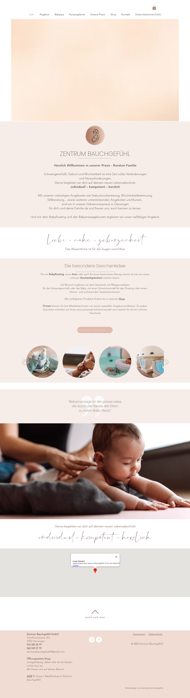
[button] (154, 7)
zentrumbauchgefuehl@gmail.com (46, 651)
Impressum (139, 634)
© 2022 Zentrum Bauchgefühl (147, 643)
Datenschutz (155, 634)
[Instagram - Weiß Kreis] (92, 640)
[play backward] (24, 361)
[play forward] (166, 361)
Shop (122, 298)
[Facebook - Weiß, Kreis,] (99, 640)
